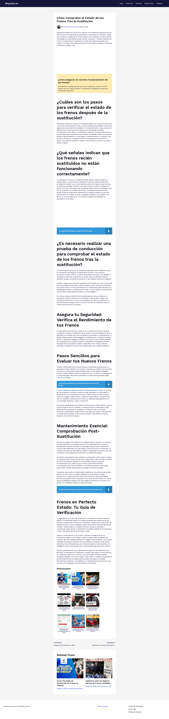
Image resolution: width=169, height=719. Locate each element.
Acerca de (129, 3)
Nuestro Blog (149, 3)
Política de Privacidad (136, 706)
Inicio (121, 3)
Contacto (159, 3)
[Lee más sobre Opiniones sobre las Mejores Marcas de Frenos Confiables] (99, 668)
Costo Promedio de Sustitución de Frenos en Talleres (67, 683)
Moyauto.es (11, 3)
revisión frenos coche (75, 688)
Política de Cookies (135, 712)
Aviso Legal (132, 709)
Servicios (139, 3)
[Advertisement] (84, 61)
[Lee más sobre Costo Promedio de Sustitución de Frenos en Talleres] (70, 668)
